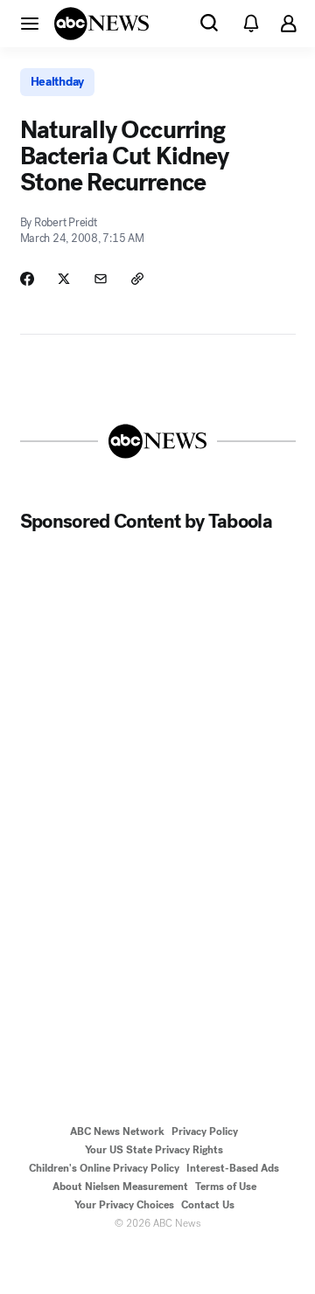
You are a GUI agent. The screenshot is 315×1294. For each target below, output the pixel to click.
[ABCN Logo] (101, 23)
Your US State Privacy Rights (154, 1150)
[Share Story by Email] (101, 279)
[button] (30, 22)
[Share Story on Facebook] (27, 279)
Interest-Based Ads (232, 1168)
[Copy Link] (137, 279)
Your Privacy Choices (124, 1205)
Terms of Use (225, 1187)
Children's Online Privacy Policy (104, 1168)
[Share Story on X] (64, 279)
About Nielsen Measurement (120, 1187)
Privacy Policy (205, 1131)
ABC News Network (117, 1131)
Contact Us (207, 1205)
